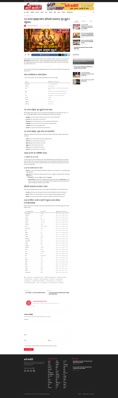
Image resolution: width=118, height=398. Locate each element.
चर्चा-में (49, 384)
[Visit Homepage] (33, 6)
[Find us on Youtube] (34, 371)
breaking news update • (62, 277)
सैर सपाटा (64, 382)
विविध (55, 12)
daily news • (36, 279)
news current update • (53, 282)
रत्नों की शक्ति (65, 364)
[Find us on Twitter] (28, 371)
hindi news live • (28, 280)
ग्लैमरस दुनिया (50, 382)
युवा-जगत (37, 12)
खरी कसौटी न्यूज (50, 372)
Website (49, 340)
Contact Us (92, 393)
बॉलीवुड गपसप (58, 382)
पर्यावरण (57, 372)
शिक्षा (64, 374)
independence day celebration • (39, 280)
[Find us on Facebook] (25, 371)
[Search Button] (93, 12)
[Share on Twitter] (59, 55)
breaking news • (30, 277)
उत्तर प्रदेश (49, 366)
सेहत (64, 381)
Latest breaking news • (50, 280)
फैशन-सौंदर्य (57, 376)
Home (25, 15)
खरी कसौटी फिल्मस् (51, 374)
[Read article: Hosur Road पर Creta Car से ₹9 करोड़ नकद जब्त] (76, 81)
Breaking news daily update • (50, 277)
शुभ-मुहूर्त (31, 15)
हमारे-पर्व (64, 386)
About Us (79, 393)
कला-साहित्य (50, 369)
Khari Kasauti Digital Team (33, 25)
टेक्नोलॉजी (57, 362)
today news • (61, 282)
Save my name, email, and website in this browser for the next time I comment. (41, 345)
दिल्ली (56, 367)
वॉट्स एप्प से (65, 372)
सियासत (64, 379)
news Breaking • (44, 282)
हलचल (59, 12)
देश (56, 369)
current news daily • (29, 279)
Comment (26, 319)
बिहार (56, 381)
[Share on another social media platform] (68, 55)
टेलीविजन (57, 364)
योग (64, 362)
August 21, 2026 (77, 69)
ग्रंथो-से (49, 381)
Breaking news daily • (38, 277)
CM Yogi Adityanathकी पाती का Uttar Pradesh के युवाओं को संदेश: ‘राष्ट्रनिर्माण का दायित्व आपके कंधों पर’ (87, 34)
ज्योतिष (57, 361)
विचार (46, 12)
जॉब (48, 386)
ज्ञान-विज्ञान (49, 387)
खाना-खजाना (50, 376)
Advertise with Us (86, 393)
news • (38, 282)
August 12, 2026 (43, 25)
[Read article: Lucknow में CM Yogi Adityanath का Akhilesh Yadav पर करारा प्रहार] (76, 74)
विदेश (64, 369)
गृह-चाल (49, 379)
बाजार (57, 379)
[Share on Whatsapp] (62, 55)
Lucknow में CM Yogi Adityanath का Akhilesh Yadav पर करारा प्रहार (87, 74)
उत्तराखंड (49, 367)
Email (25, 340)
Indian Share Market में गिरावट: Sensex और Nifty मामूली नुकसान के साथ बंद (87, 41)
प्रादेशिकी (32, 12)
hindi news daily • (59, 279)
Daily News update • (44, 279)
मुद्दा (56, 387)
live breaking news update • (30, 282)
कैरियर (49, 371)
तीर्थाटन (57, 366)
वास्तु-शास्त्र (65, 366)
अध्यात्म (49, 362)
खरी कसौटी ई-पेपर (70, 12)
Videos (63, 12)
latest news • (59, 280)
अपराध (49, 364)
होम (24, 12)
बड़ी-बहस (57, 377)
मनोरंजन (42, 12)
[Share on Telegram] (65, 55)
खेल (48, 377)
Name (25, 334)
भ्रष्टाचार (57, 384)
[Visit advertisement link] (70, 6)
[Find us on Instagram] (31, 371)
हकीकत (64, 384)
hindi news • (51, 279)
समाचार (27, 12)
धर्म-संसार (50, 12)
